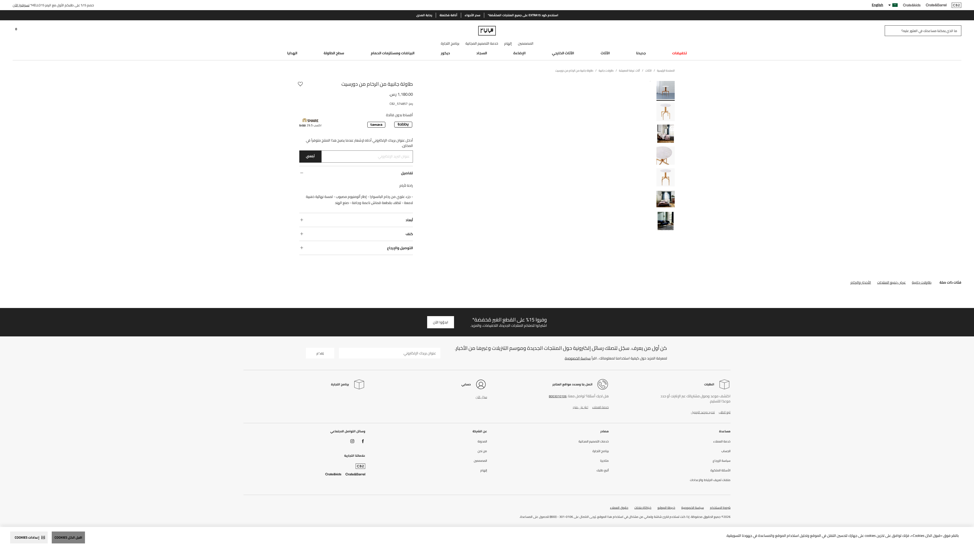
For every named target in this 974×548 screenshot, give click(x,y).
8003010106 (558, 396)
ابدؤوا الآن (440, 322)
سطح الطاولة (334, 53)
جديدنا (641, 53)
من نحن (482, 451)
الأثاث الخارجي (563, 53)
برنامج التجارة (450, 43)
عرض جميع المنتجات (891, 282)
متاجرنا (604, 460)
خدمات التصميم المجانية (594, 441)
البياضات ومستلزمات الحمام (392, 53)
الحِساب (725, 451)
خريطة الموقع (666, 507)
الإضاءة (519, 53)
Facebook (363, 441)
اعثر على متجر (580, 407)
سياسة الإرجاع (721, 460)
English (877, 5)
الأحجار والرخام (860, 282)
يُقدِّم (320, 353)
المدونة (482, 441)
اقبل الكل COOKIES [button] (68, 537)
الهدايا (292, 53)
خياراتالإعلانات (642, 507)
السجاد (481, 53)
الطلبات (709, 384)
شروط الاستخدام (720, 507)
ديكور (445, 53)
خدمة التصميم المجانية (481, 43)
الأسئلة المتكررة (720, 470)
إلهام (508, 43)
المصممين (525, 43)
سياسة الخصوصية (578, 358)
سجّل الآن (481, 397)
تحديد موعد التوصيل (703, 412)
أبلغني (310, 156)
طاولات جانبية (921, 282)
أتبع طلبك (603, 470)
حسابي (466, 384)
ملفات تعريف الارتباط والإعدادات (710, 480)
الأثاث (605, 53)
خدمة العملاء (600, 407)
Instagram (352, 441)
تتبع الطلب (724, 412)
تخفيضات (679, 53)
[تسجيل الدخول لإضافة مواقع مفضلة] (300, 84)
